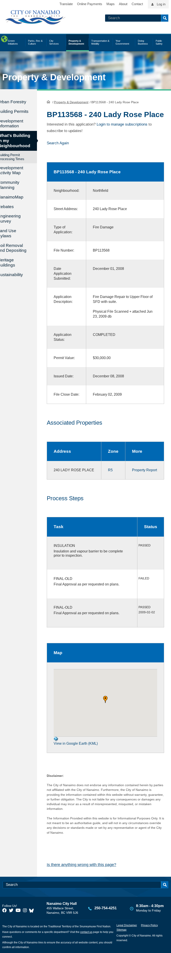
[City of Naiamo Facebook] (4, 910)
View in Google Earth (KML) (76, 743)
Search (164, 18)
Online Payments (89, 4)
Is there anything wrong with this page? (81, 864)
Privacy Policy (149, 925)
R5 (110, 470)
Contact (137, 4)
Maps (110, 4)
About (123, 4)
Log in (161, 4)
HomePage (48, 101)
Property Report (144, 470)
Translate (66, 4)
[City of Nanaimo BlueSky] (32, 910)
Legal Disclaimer (126, 925)
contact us (86, 932)
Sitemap (121, 929)
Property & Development (71, 102)
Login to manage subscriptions (122, 124)
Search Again (58, 143)
